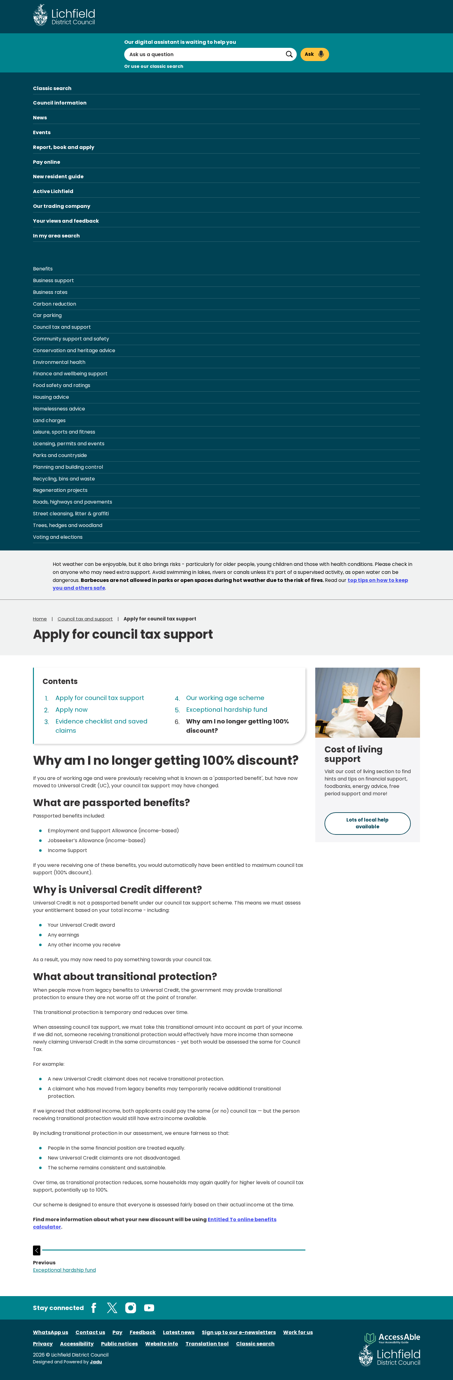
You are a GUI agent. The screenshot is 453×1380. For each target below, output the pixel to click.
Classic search (52, 88)
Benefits (43, 268)
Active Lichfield (53, 191)
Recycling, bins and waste (64, 478)
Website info (161, 1343)
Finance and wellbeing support (70, 373)
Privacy (43, 1343)
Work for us (298, 1332)
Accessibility (77, 1343)
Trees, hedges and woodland (67, 525)
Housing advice (51, 397)
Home (40, 619)
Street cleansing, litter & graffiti (71, 513)
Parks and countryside (60, 455)
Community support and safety (71, 338)
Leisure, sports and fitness (64, 431)
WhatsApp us (50, 1332)
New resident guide (58, 176)
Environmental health (59, 362)
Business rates (50, 292)
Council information (60, 102)
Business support (53, 280)
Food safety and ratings (61, 385)
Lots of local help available (367, 823)
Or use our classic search (153, 66)
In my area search (56, 235)
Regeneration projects (60, 490)
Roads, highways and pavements (72, 501)
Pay (117, 1332)
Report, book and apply (63, 147)
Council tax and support (62, 327)
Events (42, 132)
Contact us (90, 1332)
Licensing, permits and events (68, 443)
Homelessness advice (59, 408)
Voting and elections (58, 537)
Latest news (178, 1332)
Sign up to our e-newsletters (239, 1332)
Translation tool (207, 1343)
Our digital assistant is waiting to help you (180, 42)
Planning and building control (68, 467)
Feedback (143, 1332)
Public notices (119, 1343)
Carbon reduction (54, 303)
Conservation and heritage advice (74, 350)
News (40, 117)
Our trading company (61, 206)
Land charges (49, 420)
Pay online (46, 162)
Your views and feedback (66, 221)
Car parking (47, 315)
